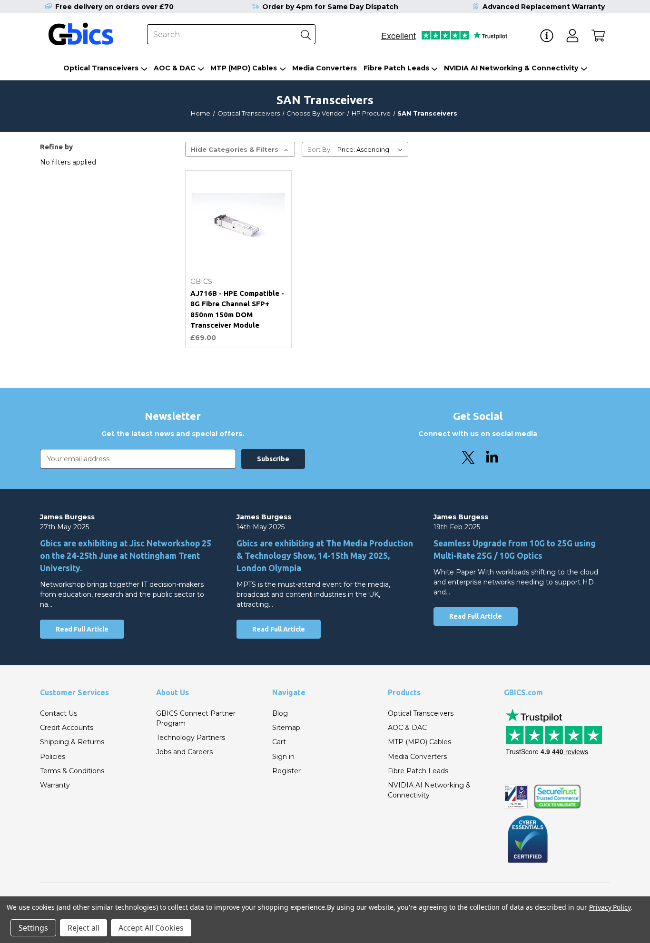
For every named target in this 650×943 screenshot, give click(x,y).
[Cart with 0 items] (598, 36)
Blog (280, 713)
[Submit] (305, 34)
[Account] (572, 36)
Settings (33, 928)
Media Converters (324, 68)
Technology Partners (190, 737)
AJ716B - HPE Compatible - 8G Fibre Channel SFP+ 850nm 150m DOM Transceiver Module (237, 309)
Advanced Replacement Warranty (544, 6)
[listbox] (372, 149)
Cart (279, 742)
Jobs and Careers (184, 752)
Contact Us (58, 713)
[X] (468, 457)
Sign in (283, 756)
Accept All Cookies (151, 928)
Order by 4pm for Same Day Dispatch (330, 6)
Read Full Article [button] (82, 629)
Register (286, 771)
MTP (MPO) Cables (243, 68)
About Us (172, 692)
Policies (52, 756)
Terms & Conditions (72, 771)
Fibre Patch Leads (396, 68)
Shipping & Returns (72, 742)
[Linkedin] (492, 457)
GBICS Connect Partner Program (196, 718)
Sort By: (319, 149)
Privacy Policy (609, 907)
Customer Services (74, 692)
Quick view (238, 249)
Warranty (55, 785)
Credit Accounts (66, 727)
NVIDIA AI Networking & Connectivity (511, 68)
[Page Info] (547, 36)
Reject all (83, 928)
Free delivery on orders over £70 (114, 6)
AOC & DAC (175, 68)
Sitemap (286, 727)
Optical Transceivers (100, 68)
